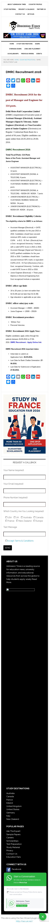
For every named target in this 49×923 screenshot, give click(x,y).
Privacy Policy (28, 892)
